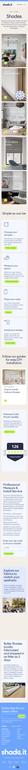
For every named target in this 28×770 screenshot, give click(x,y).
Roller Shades (6, 731)
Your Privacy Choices (5, 743)
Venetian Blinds (6, 740)
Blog (18, 733)
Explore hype (9, 432)
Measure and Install (21, 735)
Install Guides (10, 343)
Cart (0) (19, 4)
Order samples (11, 248)
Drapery (14, 726)
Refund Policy (10, 762)
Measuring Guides (12, 281)
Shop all (8, 312)
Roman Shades (6, 735)
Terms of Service (23, 762)
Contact (19, 729)
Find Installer (8, 554)
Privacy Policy (4, 762)
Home (11, 12)
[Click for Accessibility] (17, 767)
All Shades (5, 729)
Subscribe (21, 716)
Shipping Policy (16, 762)
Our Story (20, 738)
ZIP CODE (7, 547)
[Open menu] (24, 4)
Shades (4, 726)
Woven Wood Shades (5, 737)
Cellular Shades (6, 733)
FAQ (18, 731)
